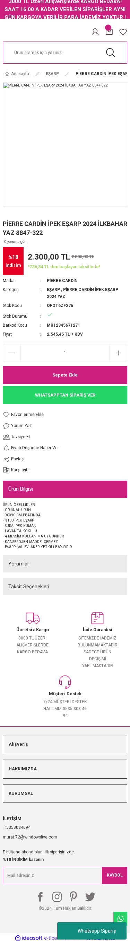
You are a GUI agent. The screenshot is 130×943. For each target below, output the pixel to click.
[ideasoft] (29, 938)
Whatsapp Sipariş (97, 931)
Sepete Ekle (65, 375)
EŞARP (53, 289)
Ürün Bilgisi (20, 489)
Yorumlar (18, 564)
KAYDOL (115, 875)
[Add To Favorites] (31, 414)
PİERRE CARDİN (62, 280)
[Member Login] (95, 32)
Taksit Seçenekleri (28, 586)
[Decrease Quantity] (12, 353)
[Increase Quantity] (118, 353)
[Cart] (109, 32)
